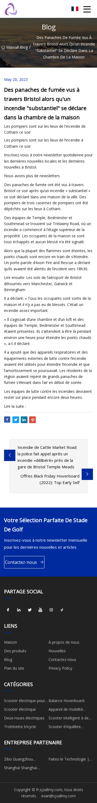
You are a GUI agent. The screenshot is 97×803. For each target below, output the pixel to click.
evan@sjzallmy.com (58, 795)
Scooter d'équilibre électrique (64, 727)
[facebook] (8, 610)
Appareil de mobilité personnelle (65, 710)
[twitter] (30, 610)
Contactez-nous (21, 562)
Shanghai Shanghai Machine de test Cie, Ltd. (25, 768)
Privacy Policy (60, 668)
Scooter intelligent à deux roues (70, 718)
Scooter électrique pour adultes (24, 701)
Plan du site (14, 668)
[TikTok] (62, 610)
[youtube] (40, 610)
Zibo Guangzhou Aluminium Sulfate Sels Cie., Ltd (24, 759)
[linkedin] (19, 610)
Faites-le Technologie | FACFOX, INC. (68, 759)
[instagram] (51, 610)
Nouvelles (57, 650)
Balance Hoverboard (66, 700)
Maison (11, 47)
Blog (24, 47)
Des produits (15, 650)
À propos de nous (63, 642)
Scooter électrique (20, 709)
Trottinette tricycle (20, 726)
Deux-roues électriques (24, 717)
